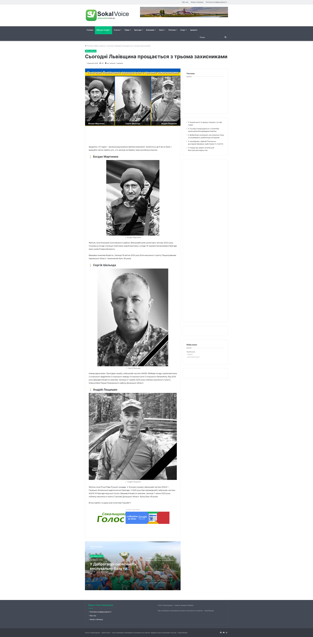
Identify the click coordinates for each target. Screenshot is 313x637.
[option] (133, 565)
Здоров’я (193, 30)
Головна (90, 30)
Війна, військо (100, 46)
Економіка (150, 30)
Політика (172, 30)
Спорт (182, 30)
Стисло (117, 30)
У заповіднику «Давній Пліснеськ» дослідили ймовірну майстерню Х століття (111, 566)
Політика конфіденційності (216, 2)
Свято (161, 30)
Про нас (185, 2)
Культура (137, 30)
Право (127, 30)
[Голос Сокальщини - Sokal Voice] (107, 15)
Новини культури (97, 556)
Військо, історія (103, 30)
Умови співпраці (197, 2)
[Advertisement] (133, 135)
